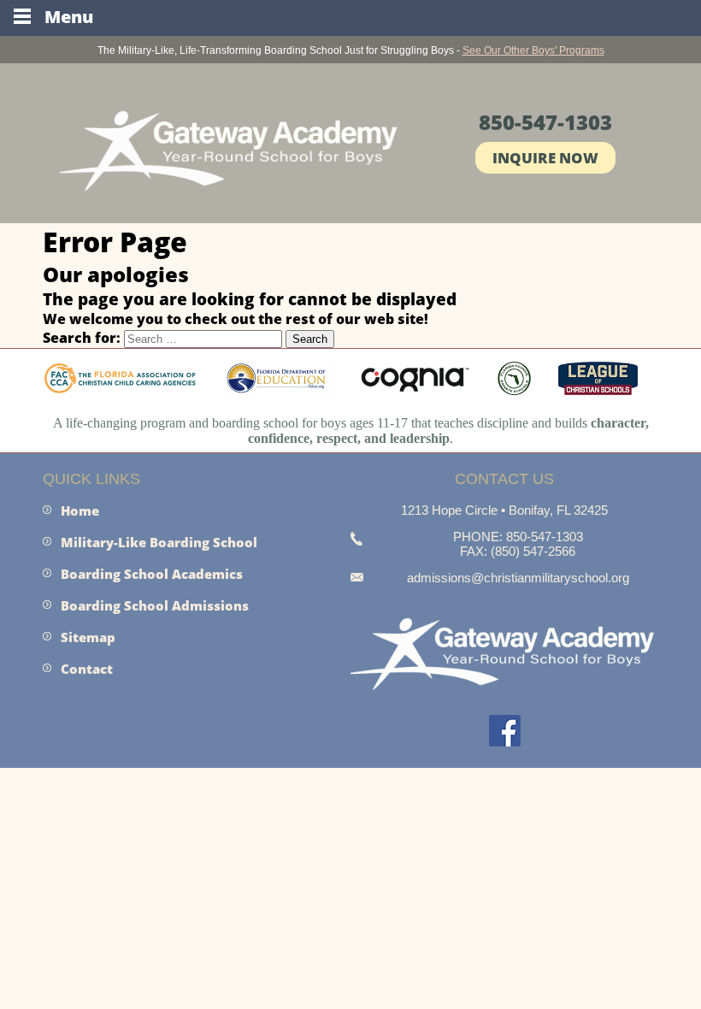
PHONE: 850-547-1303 (518, 536)
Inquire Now (545, 158)
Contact (87, 668)
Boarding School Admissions (155, 605)
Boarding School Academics (152, 573)
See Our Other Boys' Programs (533, 50)
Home (80, 510)
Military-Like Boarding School (159, 542)
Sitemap (88, 637)
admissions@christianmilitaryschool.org (518, 577)
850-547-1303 (545, 122)
